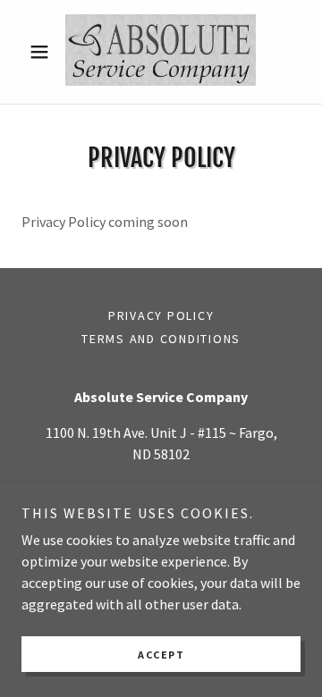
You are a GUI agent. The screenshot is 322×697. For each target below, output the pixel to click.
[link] (160, 51)
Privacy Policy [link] (161, 315)
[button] (42, 52)
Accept (161, 654)
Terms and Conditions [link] (161, 339)
